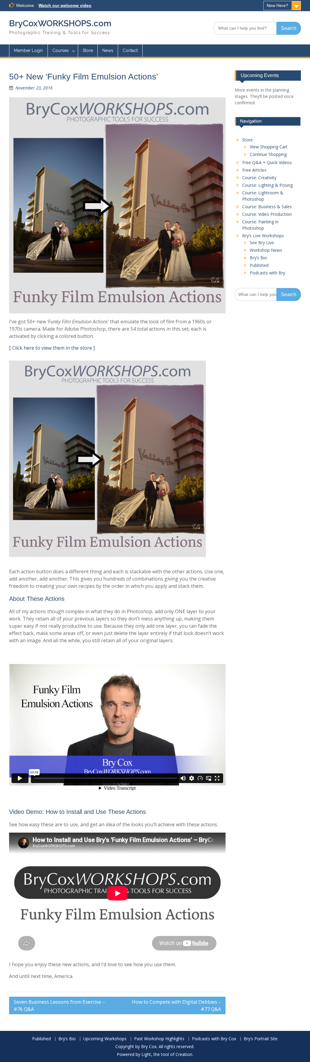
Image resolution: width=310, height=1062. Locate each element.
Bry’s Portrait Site (261, 1039)
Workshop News (266, 250)
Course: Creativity (259, 177)
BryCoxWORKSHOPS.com (60, 23)
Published (259, 265)
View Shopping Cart (269, 147)
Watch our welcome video (64, 5)
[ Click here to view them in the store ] (52, 348)
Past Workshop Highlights (159, 1039)
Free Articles (254, 170)
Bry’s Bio (258, 258)
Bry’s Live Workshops (263, 235)
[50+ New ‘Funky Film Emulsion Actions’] (117, 205)
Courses (60, 50)
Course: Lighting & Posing (267, 185)
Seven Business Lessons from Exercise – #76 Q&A (59, 1005)
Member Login (28, 50)
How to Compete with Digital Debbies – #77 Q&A (176, 1005)
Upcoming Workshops (105, 1039)
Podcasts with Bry (267, 273)
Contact (130, 50)
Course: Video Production (267, 214)
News (107, 50)
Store (88, 50)
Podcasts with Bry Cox (214, 1039)
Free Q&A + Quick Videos (267, 162)
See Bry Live (262, 242)
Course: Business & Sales (267, 206)
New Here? (277, 5)
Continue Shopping (268, 154)
